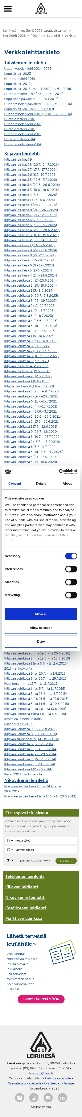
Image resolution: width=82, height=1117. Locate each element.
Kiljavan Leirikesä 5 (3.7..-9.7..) (26, 361)
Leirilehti (53, 36)
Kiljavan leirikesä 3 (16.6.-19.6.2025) (31, 235)
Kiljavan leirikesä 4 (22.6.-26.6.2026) (32, 185)
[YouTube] (48, 1097)
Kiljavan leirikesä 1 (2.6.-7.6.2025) (29, 245)
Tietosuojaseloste (58, 1078)
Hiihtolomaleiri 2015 (19, 129)
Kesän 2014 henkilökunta (23, 774)
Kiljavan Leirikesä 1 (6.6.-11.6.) (26, 381)
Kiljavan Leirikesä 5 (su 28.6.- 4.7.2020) (33, 452)
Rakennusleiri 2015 (18, 724)
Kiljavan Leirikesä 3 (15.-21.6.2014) (30, 759)
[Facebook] (19, 1097)
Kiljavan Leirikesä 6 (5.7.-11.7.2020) (30, 447)
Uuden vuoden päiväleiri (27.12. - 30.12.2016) (38, 104)
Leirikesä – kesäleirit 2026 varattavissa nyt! (35, 31)
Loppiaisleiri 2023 (17, 74)
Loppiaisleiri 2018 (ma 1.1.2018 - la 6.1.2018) (37, 89)
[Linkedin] (62, 1097)
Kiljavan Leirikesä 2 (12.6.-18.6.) (28, 376)
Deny (41, 641)
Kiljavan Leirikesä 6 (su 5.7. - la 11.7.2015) (34, 689)
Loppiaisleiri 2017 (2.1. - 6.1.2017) (29, 109)
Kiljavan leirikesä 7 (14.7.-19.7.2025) (30, 215)
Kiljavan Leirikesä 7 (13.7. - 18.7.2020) (32, 442)
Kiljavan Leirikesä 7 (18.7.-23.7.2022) (31, 351)
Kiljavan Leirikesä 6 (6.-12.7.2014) (29, 744)
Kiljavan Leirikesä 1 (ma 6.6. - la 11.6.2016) (36, 663)
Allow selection (41, 627)
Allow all (41, 614)
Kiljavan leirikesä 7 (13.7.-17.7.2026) (30, 170)
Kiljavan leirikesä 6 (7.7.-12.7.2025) (30, 220)
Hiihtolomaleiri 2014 (19, 139)
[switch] (71, 569)
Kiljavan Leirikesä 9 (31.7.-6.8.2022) (31, 341)
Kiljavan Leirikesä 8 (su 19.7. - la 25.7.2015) (35, 678)
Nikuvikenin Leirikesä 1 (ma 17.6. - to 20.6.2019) (40, 796)
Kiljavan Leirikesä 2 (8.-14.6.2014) (29, 764)
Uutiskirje (67, 1083)
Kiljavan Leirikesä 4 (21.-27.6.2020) (30, 457)
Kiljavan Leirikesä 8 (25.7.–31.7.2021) (31, 391)
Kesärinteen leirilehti (25, 907)
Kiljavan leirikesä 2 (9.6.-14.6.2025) (30, 240)
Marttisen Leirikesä (23, 918)
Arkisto (70, 36)
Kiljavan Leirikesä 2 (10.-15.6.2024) (30, 285)
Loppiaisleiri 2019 (17, 84)
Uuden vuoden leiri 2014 (22, 144)
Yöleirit (36, 36)
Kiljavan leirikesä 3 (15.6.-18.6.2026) (31, 190)
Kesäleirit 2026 (14, 36)
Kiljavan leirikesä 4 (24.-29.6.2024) (30, 275)
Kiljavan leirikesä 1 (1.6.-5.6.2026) (29, 200)
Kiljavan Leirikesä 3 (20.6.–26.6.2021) (32, 416)
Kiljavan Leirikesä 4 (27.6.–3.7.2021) (31, 411)
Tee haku (66, 860)
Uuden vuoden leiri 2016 (22, 124)
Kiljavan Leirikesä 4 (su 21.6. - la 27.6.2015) (36, 699)
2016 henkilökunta (18, 668)
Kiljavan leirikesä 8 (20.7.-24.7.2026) (31, 165)
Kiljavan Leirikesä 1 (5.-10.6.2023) (29, 336)
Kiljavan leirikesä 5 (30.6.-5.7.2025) (30, 225)
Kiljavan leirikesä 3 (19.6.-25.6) (27, 371)
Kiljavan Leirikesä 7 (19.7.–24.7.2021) (31, 396)
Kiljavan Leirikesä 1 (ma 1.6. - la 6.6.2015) (35, 714)
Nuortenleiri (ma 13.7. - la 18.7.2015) (31, 684)
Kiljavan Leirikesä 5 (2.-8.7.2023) (28, 316)
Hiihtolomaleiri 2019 (19, 79)
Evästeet (50, 1083)
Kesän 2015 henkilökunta (23, 719)
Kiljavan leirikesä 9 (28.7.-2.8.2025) (30, 205)
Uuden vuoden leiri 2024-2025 (27, 69)
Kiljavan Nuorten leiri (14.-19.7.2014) (31, 739)
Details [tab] (41, 483)
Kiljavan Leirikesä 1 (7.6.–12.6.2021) (30, 427)
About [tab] (67, 483)
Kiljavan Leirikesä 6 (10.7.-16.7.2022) (31, 356)
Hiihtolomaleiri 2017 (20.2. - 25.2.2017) (33, 94)
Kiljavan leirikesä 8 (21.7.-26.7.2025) (31, 210)
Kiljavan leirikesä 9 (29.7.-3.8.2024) (30, 250)
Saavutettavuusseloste (24, 1083)
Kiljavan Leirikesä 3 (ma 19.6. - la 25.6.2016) (37, 653)
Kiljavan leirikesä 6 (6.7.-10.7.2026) (30, 175)
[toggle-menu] (8, 9)
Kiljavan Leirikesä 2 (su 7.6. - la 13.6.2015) (35, 709)
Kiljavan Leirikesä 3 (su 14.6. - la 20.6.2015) (36, 704)
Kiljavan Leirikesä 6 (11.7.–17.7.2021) (31, 401)
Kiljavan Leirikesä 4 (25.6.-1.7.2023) (30, 321)
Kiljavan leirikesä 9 (18, 159)
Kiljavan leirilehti (22, 153)
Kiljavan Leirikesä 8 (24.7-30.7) (27, 346)
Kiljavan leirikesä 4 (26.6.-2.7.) (26, 366)
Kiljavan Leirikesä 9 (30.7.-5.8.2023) (31, 296)
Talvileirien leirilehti (25, 63)
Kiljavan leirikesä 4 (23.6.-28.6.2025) (32, 230)
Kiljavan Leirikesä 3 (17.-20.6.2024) (30, 280)
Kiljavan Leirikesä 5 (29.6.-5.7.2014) (30, 749)
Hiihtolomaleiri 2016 (19, 119)
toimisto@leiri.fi (41, 1073)
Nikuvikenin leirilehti (26, 780)
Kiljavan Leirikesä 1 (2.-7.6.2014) (28, 769)
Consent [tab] (14, 483)
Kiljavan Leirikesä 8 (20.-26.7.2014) (30, 734)
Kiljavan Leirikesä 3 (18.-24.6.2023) (30, 326)
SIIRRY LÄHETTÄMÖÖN (41, 999)
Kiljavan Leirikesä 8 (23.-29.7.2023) (30, 301)
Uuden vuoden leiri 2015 (22, 134)
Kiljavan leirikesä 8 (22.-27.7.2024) (30, 255)
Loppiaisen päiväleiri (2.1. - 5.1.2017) (31, 99)
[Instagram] (33, 1097)
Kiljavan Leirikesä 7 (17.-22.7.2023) (30, 306)
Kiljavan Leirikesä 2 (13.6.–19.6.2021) (32, 421)
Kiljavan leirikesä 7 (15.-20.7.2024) (30, 260)
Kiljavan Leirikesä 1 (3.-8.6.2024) (28, 290)
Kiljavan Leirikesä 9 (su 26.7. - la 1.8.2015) (35, 673)
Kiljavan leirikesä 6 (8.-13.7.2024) (29, 265)
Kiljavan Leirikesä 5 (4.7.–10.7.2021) (30, 406)
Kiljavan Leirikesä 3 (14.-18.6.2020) (30, 462)
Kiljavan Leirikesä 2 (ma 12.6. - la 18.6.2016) (37, 658)
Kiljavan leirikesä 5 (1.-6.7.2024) (28, 270)
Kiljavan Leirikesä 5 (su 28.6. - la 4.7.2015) (35, 694)
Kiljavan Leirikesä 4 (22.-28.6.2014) (30, 754)
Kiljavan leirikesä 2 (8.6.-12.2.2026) (30, 195)
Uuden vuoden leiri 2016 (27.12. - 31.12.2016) (38, 114)
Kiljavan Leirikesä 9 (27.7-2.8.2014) (30, 729)
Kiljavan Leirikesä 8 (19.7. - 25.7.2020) (32, 437)
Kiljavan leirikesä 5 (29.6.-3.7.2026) (30, 180)
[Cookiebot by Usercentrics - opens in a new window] (59, 472)
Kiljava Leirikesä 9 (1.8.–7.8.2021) (29, 386)
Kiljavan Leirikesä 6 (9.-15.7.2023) (29, 311)
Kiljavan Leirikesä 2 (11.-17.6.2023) (30, 331)
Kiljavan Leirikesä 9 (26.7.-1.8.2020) (31, 432)
